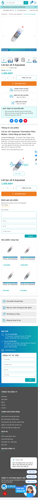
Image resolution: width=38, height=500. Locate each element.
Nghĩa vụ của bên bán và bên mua (11, 425)
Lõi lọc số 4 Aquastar (27, 259)
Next (34, 36)
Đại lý (3, 402)
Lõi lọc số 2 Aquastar (27, 284)
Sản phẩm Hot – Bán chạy (9, 442)
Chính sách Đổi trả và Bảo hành (10, 427)
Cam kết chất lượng (7, 439)
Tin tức (3, 405)
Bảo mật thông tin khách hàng (10, 419)
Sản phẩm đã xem (8, 10)
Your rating (4, 205)
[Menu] (35, 2)
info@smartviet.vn (10, 350)
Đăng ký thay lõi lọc (14, 320)
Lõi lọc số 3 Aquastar (10, 284)
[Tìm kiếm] (26, 2)
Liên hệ (3, 408)
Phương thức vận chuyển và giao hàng (12, 422)
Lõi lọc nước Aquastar (15, 14)
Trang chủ (4, 14)
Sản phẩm (4, 399)
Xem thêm (18, 174)
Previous (3, 36)
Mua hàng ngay (20, 83)
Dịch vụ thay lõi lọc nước (8, 436)
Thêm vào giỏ (26, 77)
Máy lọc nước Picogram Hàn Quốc (19, 307)
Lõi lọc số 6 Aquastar (10, 259)
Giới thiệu (4, 396)
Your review (5, 209)
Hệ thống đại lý (21, 10)
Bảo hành (4, 444)
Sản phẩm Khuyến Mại (15, 301)
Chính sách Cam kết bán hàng (10, 416)
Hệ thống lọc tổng (13, 314)
